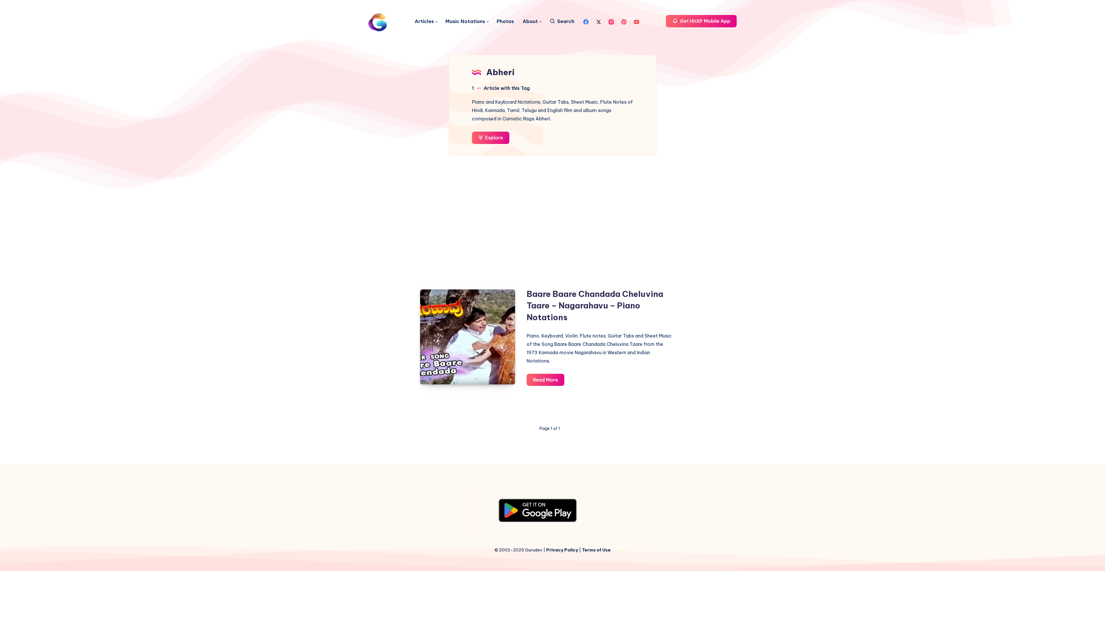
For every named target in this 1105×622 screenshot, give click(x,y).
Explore (493, 138)
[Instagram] (611, 21)
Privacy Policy (562, 550)
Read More (548, 381)
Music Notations (465, 21)
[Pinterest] (624, 21)
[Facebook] (586, 21)
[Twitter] (598, 21)
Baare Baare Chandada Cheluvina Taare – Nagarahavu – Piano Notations (595, 305)
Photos (505, 21)
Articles (424, 21)
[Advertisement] (552, 216)
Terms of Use (596, 550)
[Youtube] (636, 21)
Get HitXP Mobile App (704, 21)
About (530, 21)
